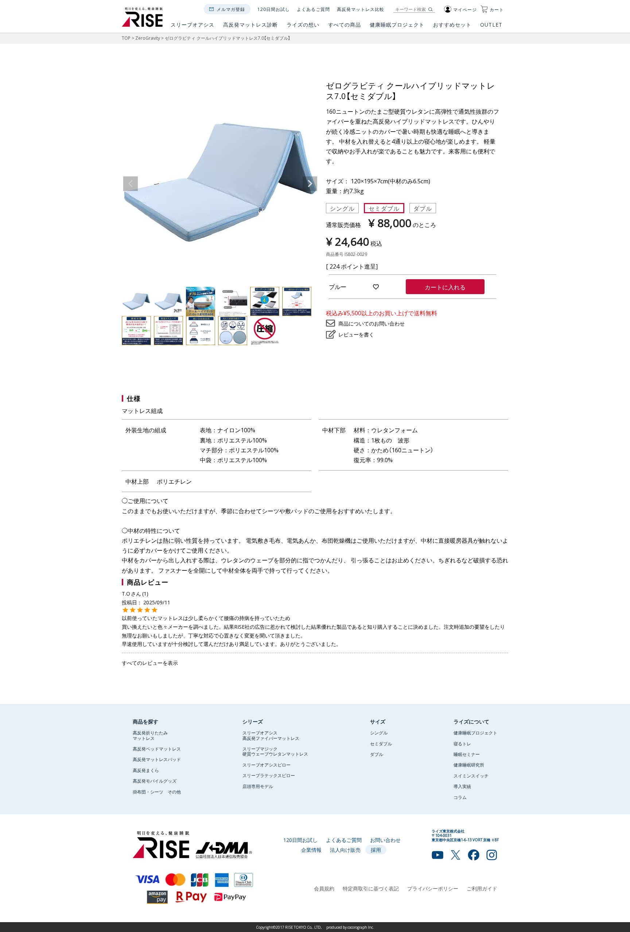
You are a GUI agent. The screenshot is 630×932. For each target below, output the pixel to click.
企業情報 (311, 849)
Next (310, 183)
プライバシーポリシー (432, 888)
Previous (130, 183)
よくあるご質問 (313, 9)
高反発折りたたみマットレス (150, 735)
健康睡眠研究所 (469, 764)
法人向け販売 (345, 849)
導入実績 (462, 786)
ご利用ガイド (482, 888)
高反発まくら (146, 770)
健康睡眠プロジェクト (397, 25)
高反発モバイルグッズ (154, 780)
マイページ (465, 9)
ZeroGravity (147, 38)
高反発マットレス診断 (250, 25)
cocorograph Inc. (360, 927)
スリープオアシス (192, 25)
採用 (376, 849)
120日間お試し (273, 9)
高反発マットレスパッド (157, 759)
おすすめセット (452, 25)
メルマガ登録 (231, 9)
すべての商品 (344, 25)
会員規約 (324, 888)
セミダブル (384, 208)
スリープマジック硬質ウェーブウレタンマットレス (275, 751)
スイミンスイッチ (471, 775)
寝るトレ (462, 743)
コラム (460, 797)
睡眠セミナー (467, 754)
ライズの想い (303, 25)
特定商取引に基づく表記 (371, 888)
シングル (342, 208)
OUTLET (492, 25)
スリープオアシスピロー (266, 764)
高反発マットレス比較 (360, 9)
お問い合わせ (385, 839)
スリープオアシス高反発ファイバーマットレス (270, 735)
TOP (126, 38)
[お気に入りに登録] (376, 286)
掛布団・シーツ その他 (157, 791)
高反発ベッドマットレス (157, 748)
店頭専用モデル (257, 786)
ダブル (422, 208)
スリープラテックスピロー (268, 775)
